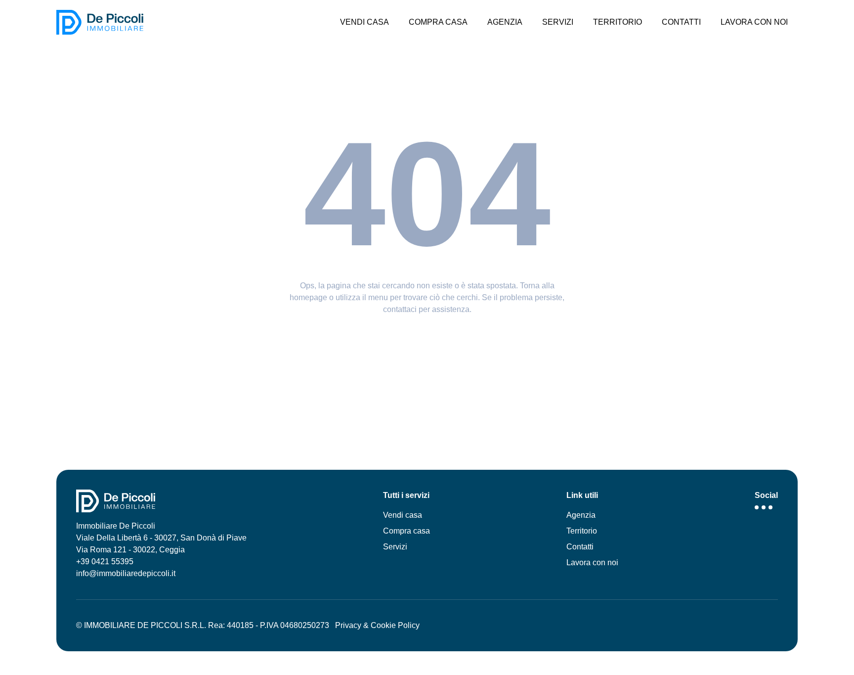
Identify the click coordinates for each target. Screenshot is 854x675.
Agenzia (581, 515)
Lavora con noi (592, 562)
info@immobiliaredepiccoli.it (125, 573)
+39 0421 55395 (104, 561)
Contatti (580, 546)
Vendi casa (402, 515)
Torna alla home (427, 337)
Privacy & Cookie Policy (377, 625)
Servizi (395, 546)
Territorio (581, 531)
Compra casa (406, 531)
